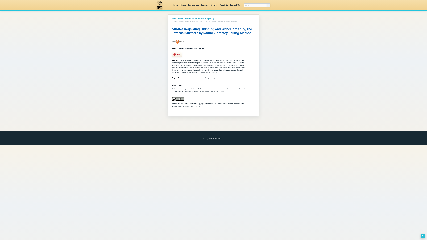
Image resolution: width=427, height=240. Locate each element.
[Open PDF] (178, 42)
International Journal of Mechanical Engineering (199, 19)
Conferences (193, 5)
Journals (204, 5)
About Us (224, 5)
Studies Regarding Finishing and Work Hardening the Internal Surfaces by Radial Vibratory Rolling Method (212, 31)
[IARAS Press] (163, 5)
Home (175, 5)
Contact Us (235, 5)
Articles (214, 5)
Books (183, 5)
